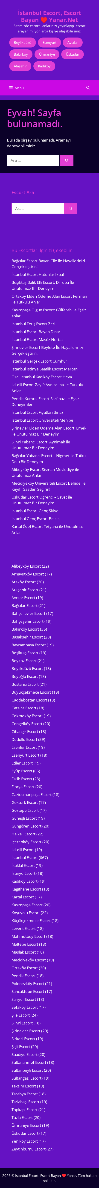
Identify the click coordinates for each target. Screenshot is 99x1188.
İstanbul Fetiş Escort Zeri (33, 323)
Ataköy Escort (24, 582)
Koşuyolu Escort (26, 912)
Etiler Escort (22, 763)
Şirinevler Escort (26, 1030)
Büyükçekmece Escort (31, 692)
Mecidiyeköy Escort (29, 960)
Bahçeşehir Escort (28, 621)
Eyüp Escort (22, 771)
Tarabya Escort (25, 1093)
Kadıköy (44, 66)
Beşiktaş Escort (25, 652)
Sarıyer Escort (24, 999)
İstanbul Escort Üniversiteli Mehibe (42, 420)
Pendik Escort (24, 975)
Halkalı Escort (23, 834)
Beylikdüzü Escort (27, 668)
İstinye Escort (23, 873)
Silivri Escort (22, 1023)
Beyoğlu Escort (25, 676)
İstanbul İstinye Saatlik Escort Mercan (45, 369)
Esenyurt (49, 42)
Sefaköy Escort (25, 1007)
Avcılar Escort (23, 597)
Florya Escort (23, 786)
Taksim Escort (24, 1086)
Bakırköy (21, 54)
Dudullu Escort (24, 739)
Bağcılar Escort (25, 605)
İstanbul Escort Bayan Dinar (36, 331)
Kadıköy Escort (25, 881)
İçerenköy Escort (26, 841)
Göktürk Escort (25, 802)
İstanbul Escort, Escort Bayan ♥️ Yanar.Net (49, 16)
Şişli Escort (21, 1046)
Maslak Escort (24, 952)
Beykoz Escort (24, 660)
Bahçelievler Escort (28, 613)
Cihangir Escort (25, 731)
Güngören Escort (26, 826)
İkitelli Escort (23, 849)
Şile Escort (21, 1015)
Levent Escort (24, 928)
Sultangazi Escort (26, 1078)
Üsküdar (72, 54)
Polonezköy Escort (28, 983)
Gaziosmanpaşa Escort (32, 794)
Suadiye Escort (25, 1054)
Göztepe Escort (25, 810)
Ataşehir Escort (25, 589)
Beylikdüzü (22, 42)
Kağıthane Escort (26, 889)
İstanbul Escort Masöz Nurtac (37, 339)
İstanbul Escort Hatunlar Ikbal (38, 274)
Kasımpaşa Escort (27, 904)
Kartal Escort (23, 897)
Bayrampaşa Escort (29, 645)
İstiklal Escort (23, 865)
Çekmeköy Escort (27, 715)
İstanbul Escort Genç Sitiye (35, 510)
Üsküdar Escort (25, 1133)
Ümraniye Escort (26, 1125)
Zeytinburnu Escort (29, 1149)
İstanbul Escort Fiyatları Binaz (37, 412)
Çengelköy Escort (27, 723)
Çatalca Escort (24, 708)
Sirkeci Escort (23, 1038)
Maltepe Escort (25, 944)
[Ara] (66, 160)
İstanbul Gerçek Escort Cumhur (39, 361)
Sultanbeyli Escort (27, 1070)
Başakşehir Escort (27, 637)
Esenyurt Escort (25, 755)
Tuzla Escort (22, 1117)
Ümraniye (47, 54)
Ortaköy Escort (25, 967)
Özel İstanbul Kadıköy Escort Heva (42, 376)
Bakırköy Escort (25, 629)
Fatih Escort (22, 778)
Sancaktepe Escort (28, 991)
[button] (88, 87)
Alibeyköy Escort (26, 566)
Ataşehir (20, 66)
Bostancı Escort (25, 684)
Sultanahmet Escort (29, 1062)
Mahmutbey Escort (28, 936)
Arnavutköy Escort (28, 574)
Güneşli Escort (24, 818)
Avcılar (72, 42)
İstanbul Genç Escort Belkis (35, 518)
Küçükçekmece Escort (31, 920)
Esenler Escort (24, 747)
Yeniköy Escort (25, 1141)
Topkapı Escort (25, 1109)
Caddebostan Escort (29, 700)
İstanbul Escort (25, 857)
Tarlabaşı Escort (25, 1101)
